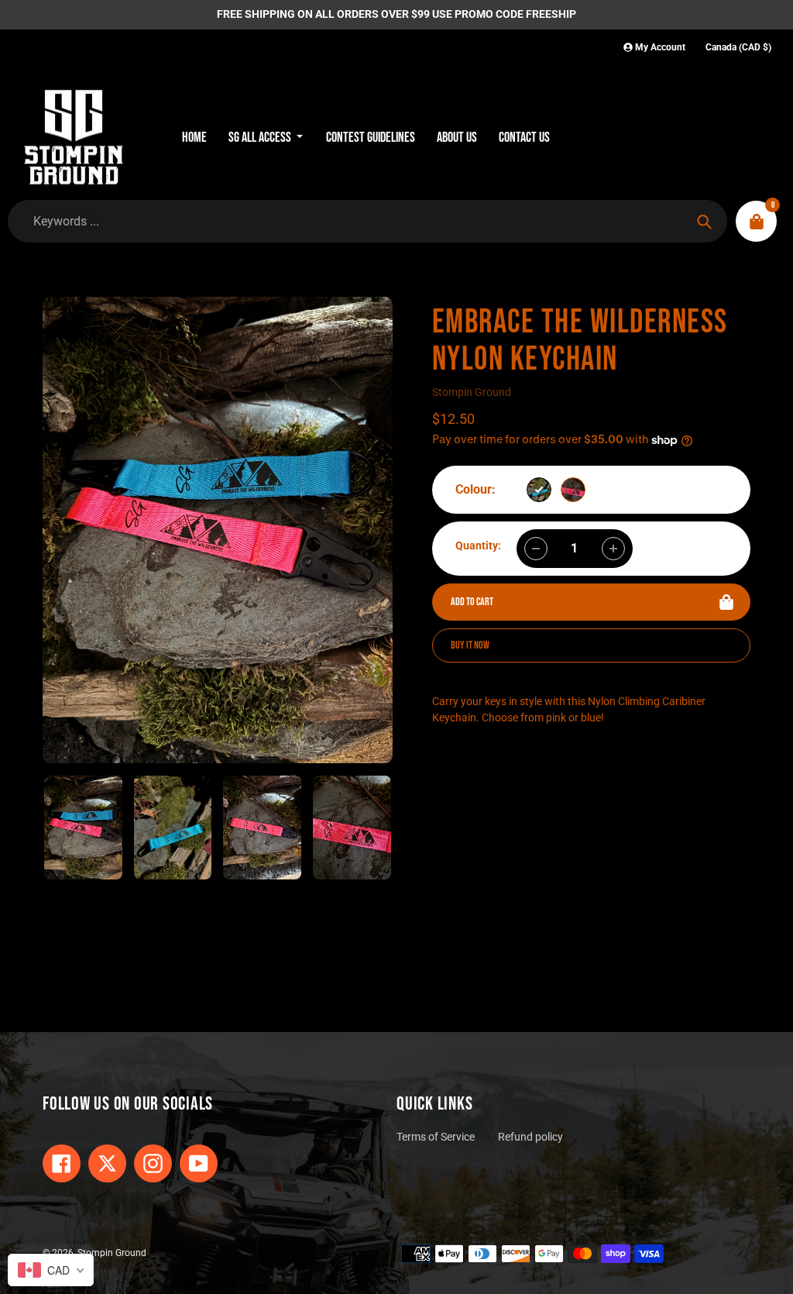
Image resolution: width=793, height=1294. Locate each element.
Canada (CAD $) (738, 47)
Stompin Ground (471, 392)
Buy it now (470, 645)
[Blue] (539, 489)
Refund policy (530, 1137)
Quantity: (478, 545)
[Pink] (573, 489)
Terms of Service (435, 1137)
